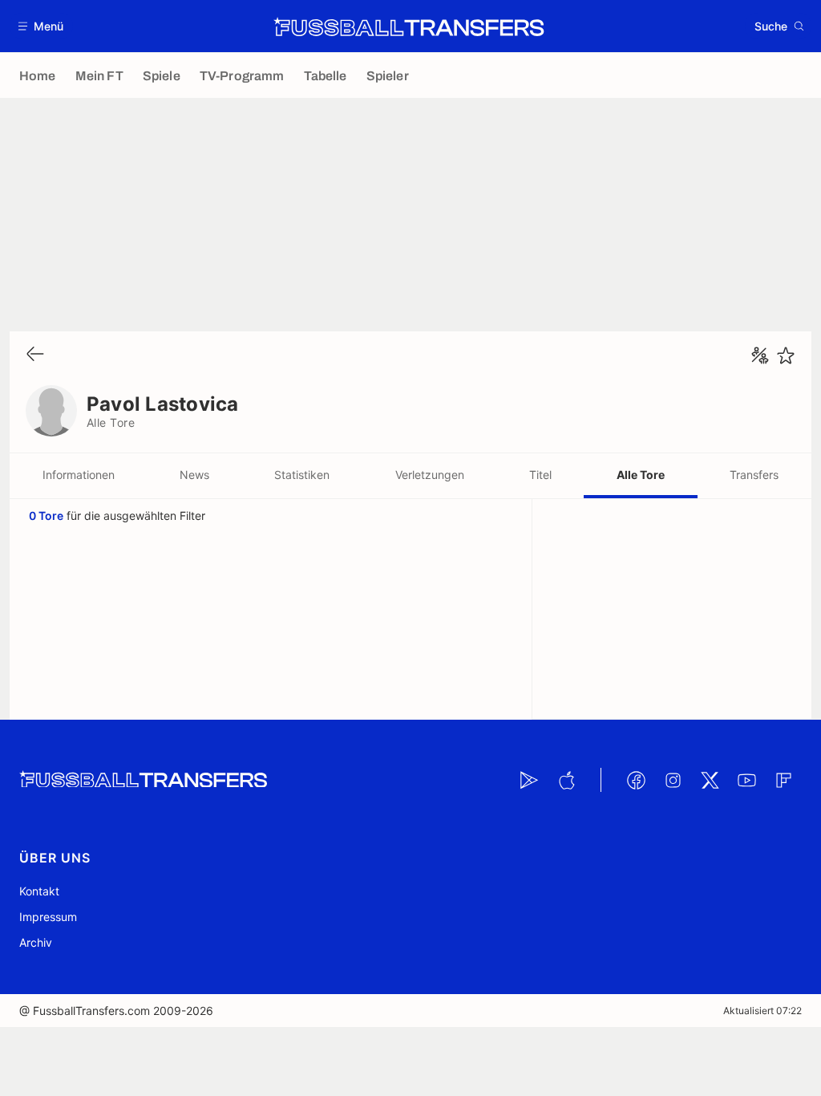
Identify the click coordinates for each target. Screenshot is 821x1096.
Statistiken (302, 474)
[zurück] (35, 355)
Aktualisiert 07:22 (762, 1011)
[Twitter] (710, 780)
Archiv (35, 942)
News (194, 474)
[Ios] (566, 780)
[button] (41, 26)
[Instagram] (673, 780)
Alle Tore (641, 474)
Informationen (78, 474)
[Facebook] (636, 780)
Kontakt (39, 891)
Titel (540, 474)
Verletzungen (429, 474)
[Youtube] (746, 780)
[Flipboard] (783, 780)
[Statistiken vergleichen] (760, 355)
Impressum (48, 916)
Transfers (754, 474)
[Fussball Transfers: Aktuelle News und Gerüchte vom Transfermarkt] (408, 26)
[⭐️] (785, 355)
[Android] (529, 780)
